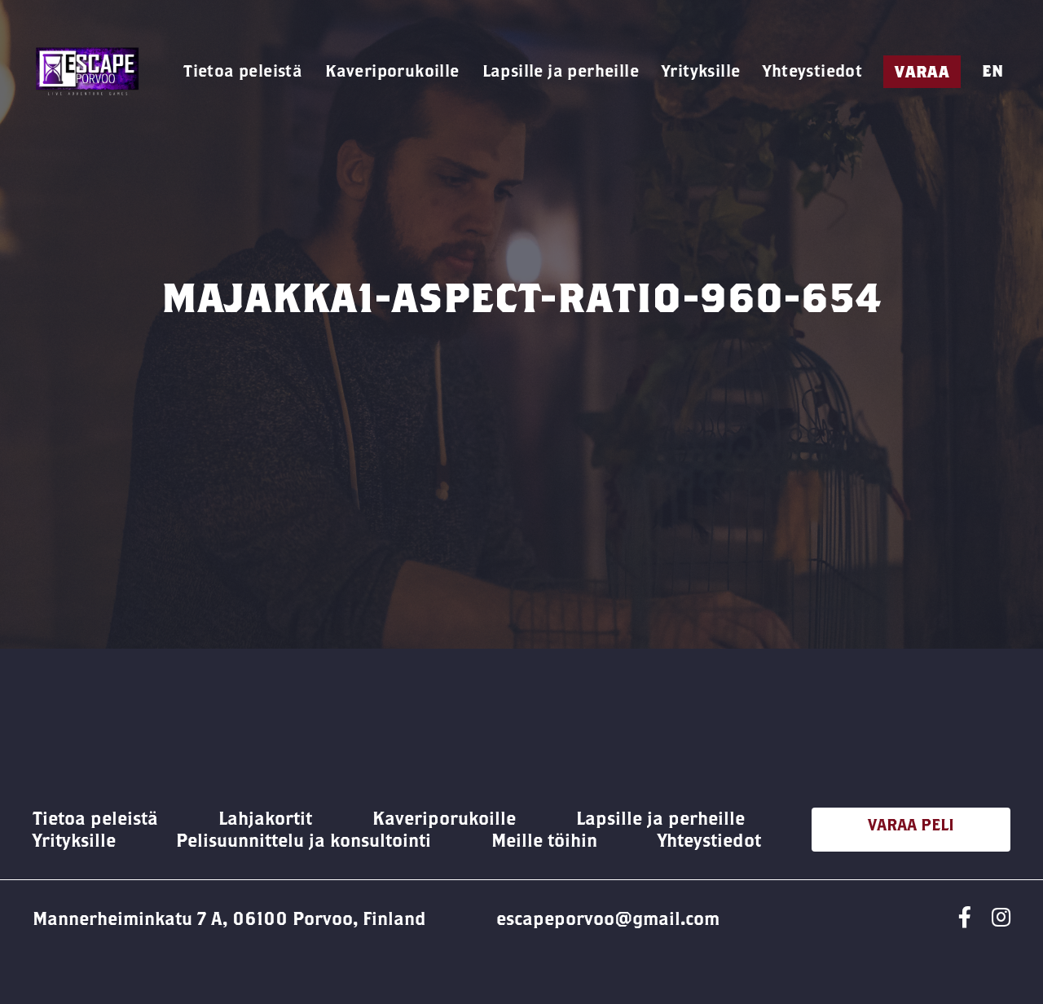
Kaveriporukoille (392, 70)
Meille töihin (544, 840)
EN (992, 70)
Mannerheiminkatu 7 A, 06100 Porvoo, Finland (229, 918)
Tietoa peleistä (242, 70)
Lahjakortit (265, 818)
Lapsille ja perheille (560, 70)
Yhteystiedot (812, 70)
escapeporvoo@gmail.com (608, 918)
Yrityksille (701, 70)
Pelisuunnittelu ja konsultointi (303, 840)
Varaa (922, 71)
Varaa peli (911, 824)
